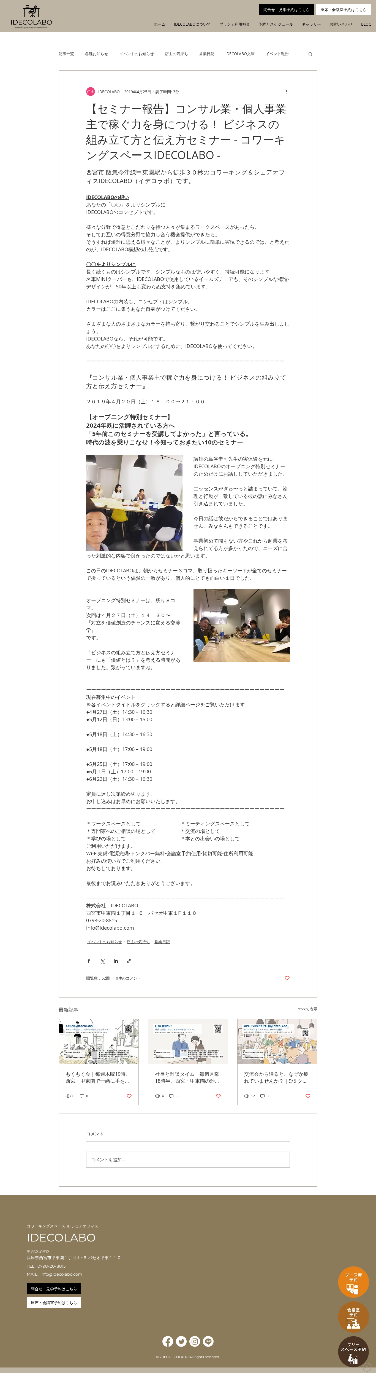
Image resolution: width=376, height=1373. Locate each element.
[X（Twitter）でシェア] (102, 961)
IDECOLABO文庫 (240, 53)
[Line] (208, 1341)
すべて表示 (307, 1009)
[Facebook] (167, 1341)
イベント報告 (277, 53)
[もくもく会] (98, 1041)
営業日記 (206, 53)
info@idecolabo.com (61, 1274)
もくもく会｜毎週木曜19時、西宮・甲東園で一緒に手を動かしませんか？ (98, 1077)
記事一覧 (66, 53)
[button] (310, 54)
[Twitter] (181, 1341)
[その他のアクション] (286, 91)
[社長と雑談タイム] (188, 1041)
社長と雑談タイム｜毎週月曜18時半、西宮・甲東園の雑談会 (187, 1077)
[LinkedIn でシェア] (115, 961)
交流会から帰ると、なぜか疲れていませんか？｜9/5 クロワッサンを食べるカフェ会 (276, 1077)
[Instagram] (194, 1341)
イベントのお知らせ (136, 53)
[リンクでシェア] (129, 961)
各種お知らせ (96, 53)
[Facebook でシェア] (88, 961)
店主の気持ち (176, 53)
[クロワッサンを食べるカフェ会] (277, 1041)
